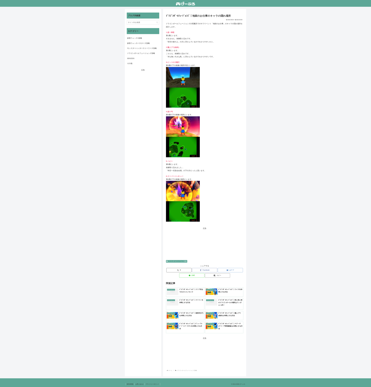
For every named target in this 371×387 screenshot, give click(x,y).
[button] (217, 275)
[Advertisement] (204, 243)
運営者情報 (130, 384)
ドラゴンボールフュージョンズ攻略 (177, 261)
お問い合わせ (139, 384)
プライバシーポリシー (152, 384)
